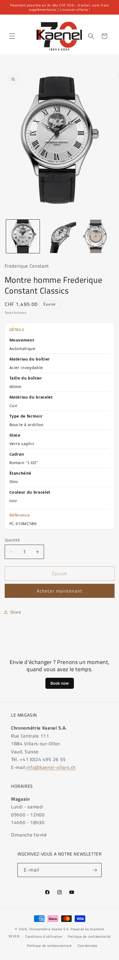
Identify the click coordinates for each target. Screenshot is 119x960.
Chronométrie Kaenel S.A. (49, 929)
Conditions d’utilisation (43, 936)
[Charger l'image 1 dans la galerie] (23, 236)
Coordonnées (87, 945)
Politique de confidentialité (89, 936)
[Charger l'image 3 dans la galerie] (96, 236)
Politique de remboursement (49, 945)
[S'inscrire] (94, 870)
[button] (12, 36)
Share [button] (15, 612)
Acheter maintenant (59, 590)
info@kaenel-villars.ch (51, 767)
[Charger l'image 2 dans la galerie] (59, 236)
